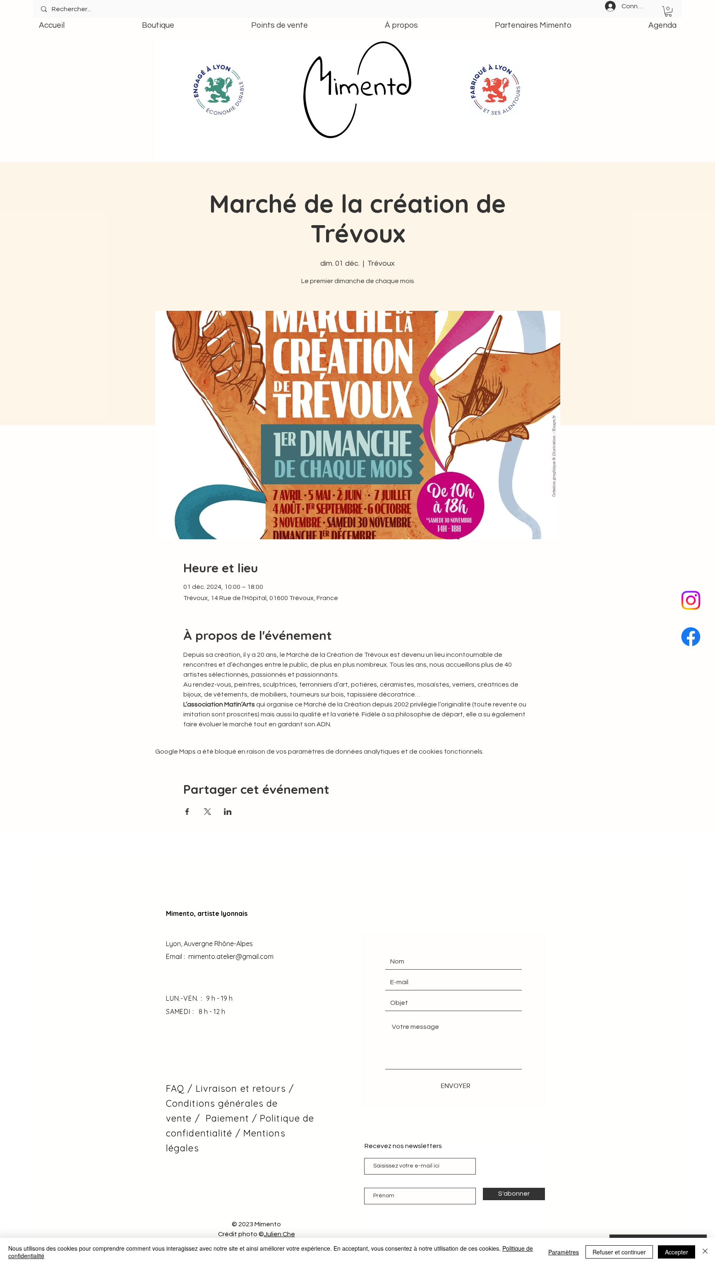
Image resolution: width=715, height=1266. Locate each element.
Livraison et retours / (245, 1088)
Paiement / (231, 1118)
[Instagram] (690, 600)
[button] (668, 11)
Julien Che (279, 1234)
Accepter (676, 1252)
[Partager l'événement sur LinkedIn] (228, 811)
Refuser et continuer (619, 1252)
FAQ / (181, 1088)
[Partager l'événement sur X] (207, 811)
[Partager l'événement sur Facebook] (187, 811)
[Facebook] (690, 636)
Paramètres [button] (563, 1252)
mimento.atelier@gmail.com (231, 956)
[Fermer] (705, 1251)
